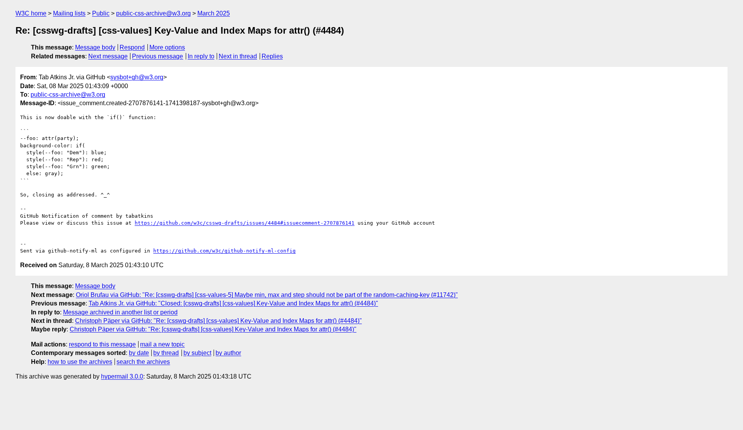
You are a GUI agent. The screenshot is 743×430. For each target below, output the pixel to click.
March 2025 (213, 13)
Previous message (157, 56)
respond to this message (102, 344)
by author (228, 353)
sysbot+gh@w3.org (136, 77)
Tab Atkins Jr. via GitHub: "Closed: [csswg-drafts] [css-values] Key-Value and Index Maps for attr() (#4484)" (233, 303)
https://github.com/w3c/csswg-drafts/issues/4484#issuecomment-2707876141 (244, 223)
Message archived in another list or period (120, 312)
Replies (272, 56)
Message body (95, 47)
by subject (197, 353)
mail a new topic (162, 344)
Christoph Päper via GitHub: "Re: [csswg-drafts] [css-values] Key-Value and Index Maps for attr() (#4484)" (218, 320)
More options (167, 47)
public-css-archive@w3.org (153, 13)
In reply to (201, 56)
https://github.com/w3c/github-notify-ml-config (224, 251)
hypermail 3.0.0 (122, 376)
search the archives (143, 361)
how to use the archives (80, 361)
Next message (108, 56)
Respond (132, 47)
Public (101, 13)
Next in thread (238, 56)
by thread (166, 353)
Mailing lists (69, 13)
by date (139, 353)
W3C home (30, 13)
